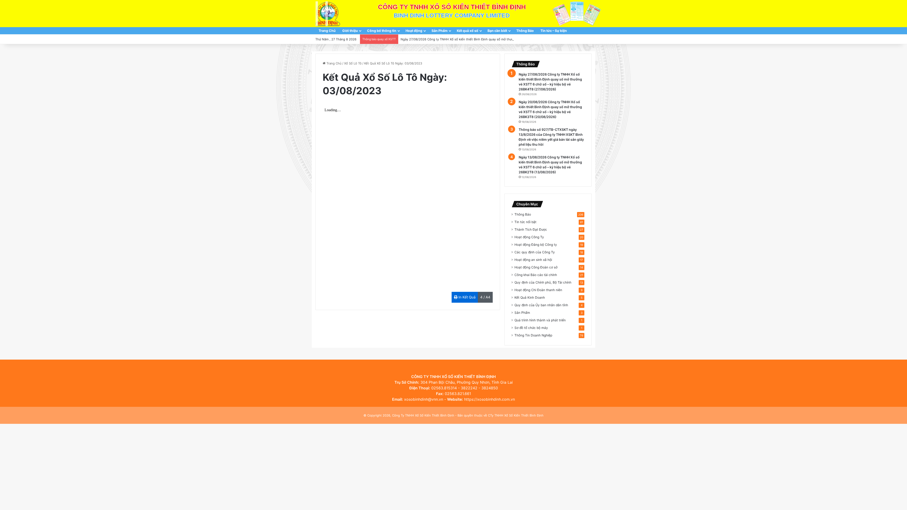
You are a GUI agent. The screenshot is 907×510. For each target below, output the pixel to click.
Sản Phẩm (440, 31)
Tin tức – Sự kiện (553, 31)
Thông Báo (525, 31)
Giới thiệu (350, 31)
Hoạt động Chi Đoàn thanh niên (538, 290)
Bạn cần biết (497, 31)
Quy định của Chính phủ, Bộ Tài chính (542, 282)
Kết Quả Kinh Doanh (529, 297)
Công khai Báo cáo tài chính (535, 275)
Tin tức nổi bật (525, 222)
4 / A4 (485, 297)
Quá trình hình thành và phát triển (540, 320)
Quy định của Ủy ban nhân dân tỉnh (541, 305)
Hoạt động (414, 31)
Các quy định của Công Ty (534, 252)
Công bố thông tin (381, 31)
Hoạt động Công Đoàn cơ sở (535, 267)
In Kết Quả (466, 297)
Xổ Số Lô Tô (353, 63)
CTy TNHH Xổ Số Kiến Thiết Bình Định (515, 415)
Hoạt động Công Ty (529, 237)
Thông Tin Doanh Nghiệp (533, 335)
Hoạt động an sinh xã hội (533, 260)
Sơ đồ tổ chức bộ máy (531, 328)
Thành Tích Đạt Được (530, 229)
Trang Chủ (327, 31)
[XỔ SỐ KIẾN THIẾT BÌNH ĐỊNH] (327, 13)
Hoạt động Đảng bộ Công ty (535, 244)
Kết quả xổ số (467, 31)
